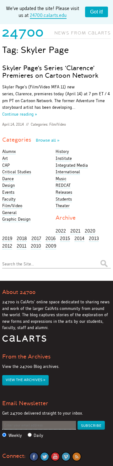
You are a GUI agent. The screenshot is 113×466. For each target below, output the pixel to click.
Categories (30, 140)
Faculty (9, 199)
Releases (64, 192)
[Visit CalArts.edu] (24, 340)
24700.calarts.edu (48, 15)
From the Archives (26, 356)
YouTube (55, 456)
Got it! (96, 11)
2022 (61, 231)
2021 (75, 231)
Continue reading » (19, 114)
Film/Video (57, 124)
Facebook (34, 456)
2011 (21, 246)
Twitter (44, 456)
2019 (7, 238)
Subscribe (91, 426)
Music (61, 178)
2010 (36, 246)
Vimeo (66, 456)
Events (8, 192)
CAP (6, 165)
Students (64, 199)
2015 (65, 238)
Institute (64, 158)
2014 (79, 238)
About (18, 292)
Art (5, 158)
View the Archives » (25, 380)
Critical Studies (16, 171)
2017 (36, 238)
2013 (94, 238)
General (9, 212)
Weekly (15, 435)
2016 (51, 238)
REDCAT (63, 185)
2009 (51, 246)
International (68, 171)
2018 (22, 238)
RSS (76, 456)
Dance (8, 178)
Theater (63, 205)
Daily (38, 435)
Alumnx (9, 151)
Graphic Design (16, 219)
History (62, 151)
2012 (7, 246)
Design (8, 185)
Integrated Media (72, 165)
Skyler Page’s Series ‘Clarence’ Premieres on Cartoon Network (50, 71)
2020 (90, 231)
